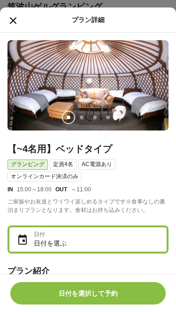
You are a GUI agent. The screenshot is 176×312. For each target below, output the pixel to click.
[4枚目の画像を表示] (108, 117)
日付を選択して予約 (88, 293)
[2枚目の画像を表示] (81, 117)
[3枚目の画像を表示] (94, 117)
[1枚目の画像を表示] (68, 117)
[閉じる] (13, 20)
